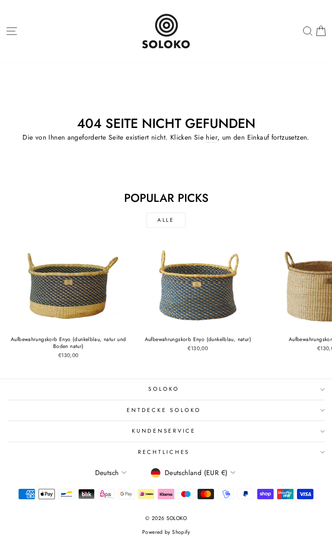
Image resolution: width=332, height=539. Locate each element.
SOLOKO (163, 389)
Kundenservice (164, 431)
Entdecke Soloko (164, 410)
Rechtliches (164, 452)
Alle (165, 220)
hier (211, 137)
